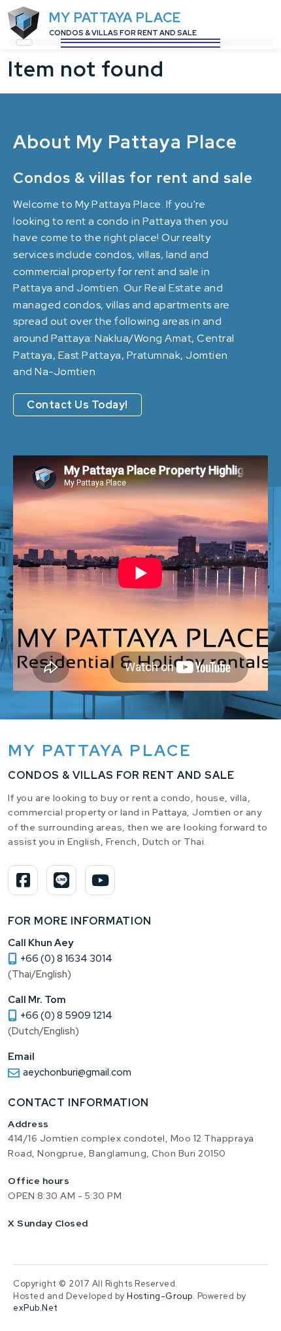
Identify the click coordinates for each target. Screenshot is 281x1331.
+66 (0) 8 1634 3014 (66, 958)
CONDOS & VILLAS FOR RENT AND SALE (123, 32)
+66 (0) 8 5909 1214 (66, 1015)
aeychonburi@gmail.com (77, 1072)
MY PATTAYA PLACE (115, 17)
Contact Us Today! (77, 405)
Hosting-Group (160, 1296)
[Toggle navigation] (24, 42)
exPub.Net (35, 1307)
